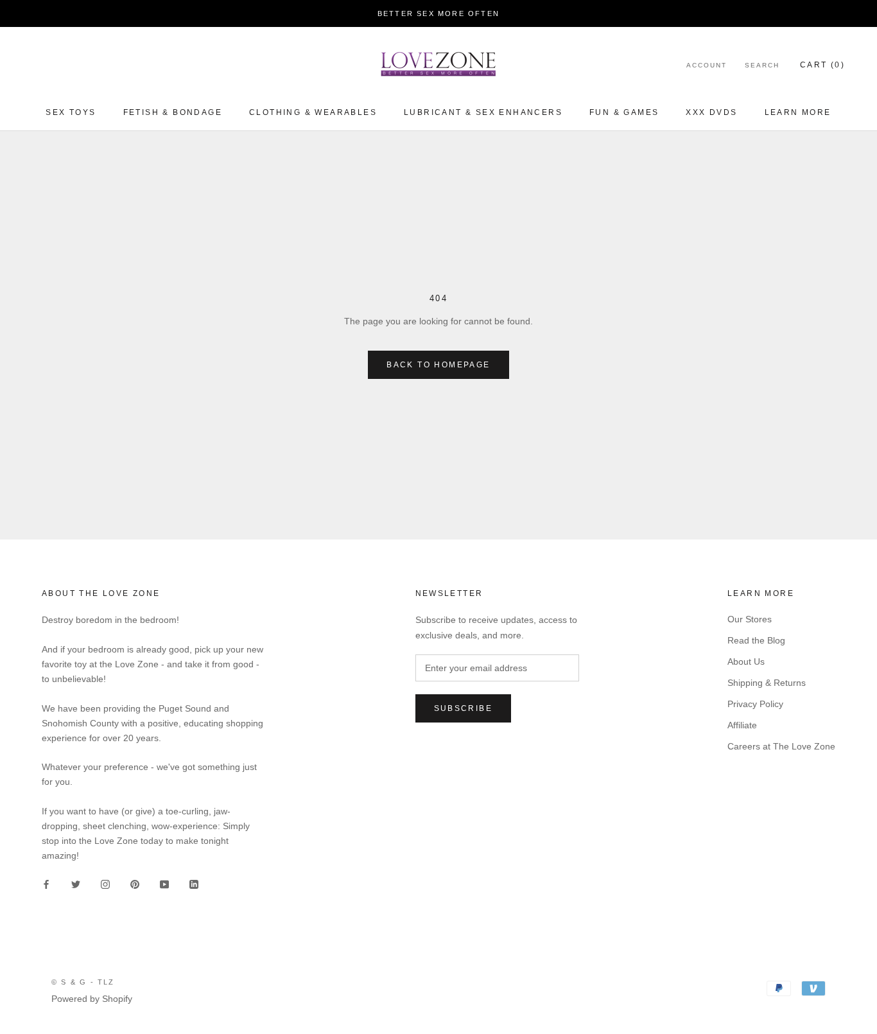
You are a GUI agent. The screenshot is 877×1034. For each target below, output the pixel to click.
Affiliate (742, 725)
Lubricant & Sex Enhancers (483, 112)
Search (762, 65)
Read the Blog (756, 640)
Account (706, 65)
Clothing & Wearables (313, 112)
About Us (746, 661)
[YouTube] (164, 883)
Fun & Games (624, 112)
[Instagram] (105, 883)
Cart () (822, 64)
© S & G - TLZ (83, 982)
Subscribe (463, 708)
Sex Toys (71, 112)
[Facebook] (46, 883)
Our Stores (749, 619)
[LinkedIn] (193, 883)
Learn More (798, 112)
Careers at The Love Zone (781, 746)
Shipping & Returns (766, 683)
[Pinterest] (134, 883)
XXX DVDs (711, 112)
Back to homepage (438, 364)
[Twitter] (75, 883)
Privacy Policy (755, 704)
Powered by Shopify (91, 999)
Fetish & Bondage (172, 112)
